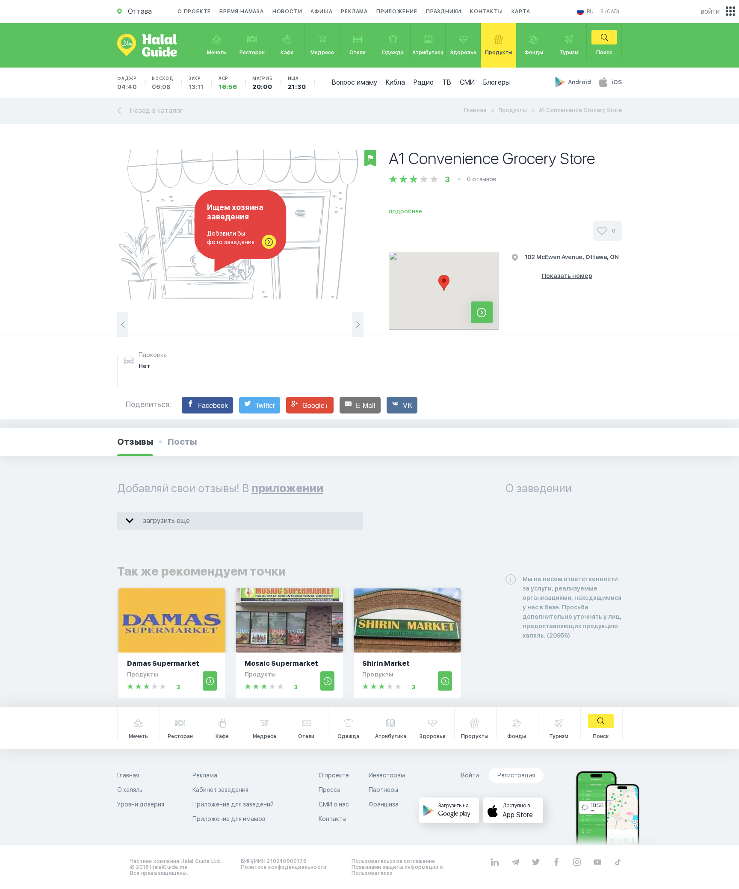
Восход (163, 83)
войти (710, 11)
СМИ (467, 82)
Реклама (354, 12)
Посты (182, 442)
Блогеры (496, 82)
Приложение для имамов (228, 818)
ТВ (446, 82)
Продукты (512, 110)
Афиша (321, 12)
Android (580, 82)
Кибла (395, 82)
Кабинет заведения (220, 789)
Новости (287, 12)
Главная (475, 110)
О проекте (194, 12)
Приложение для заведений (233, 804)
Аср (228, 83)
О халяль (129, 789)
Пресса (329, 789)
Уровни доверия (140, 804)
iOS (617, 82)
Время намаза (241, 12)
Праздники (443, 12)
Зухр (196, 83)
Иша (297, 83)
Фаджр (127, 83)
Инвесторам (387, 775)
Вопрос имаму (354, 82)
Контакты (486, 12)
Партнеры (383, 789)
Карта (520, 12)
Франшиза (384, 804)
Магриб (262, 83)
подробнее (405, 211)
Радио (424, 82)
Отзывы (135, 442)
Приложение (396, 12)
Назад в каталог (156, 110)
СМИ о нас (334, 804)
